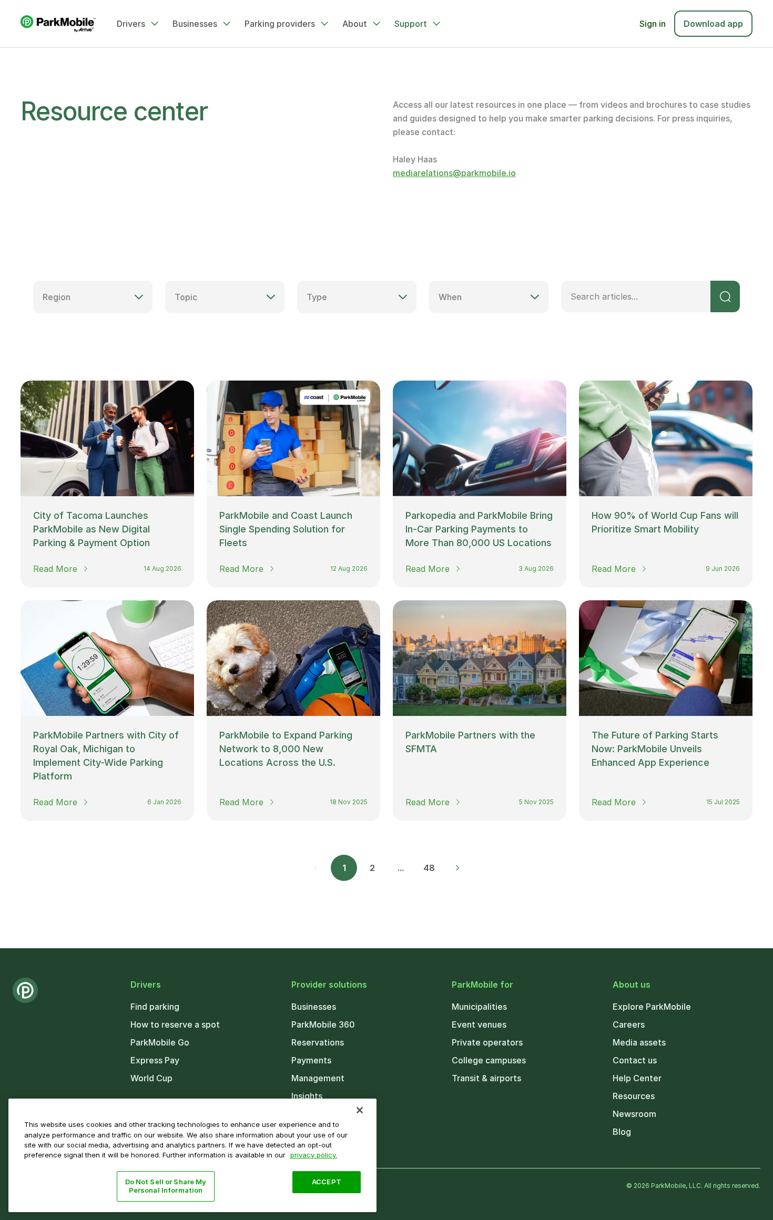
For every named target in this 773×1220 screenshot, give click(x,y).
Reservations (317, 1042)
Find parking (154, 1006)
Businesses (194, 23)
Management (317, 1078)
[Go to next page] (457, 868)
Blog (622, 1131)
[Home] (58, 23)
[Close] (359, 1110)
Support (410, 23)
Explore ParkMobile (652, 1006)
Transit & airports (486, 1078)
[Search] (725, 296)
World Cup (151, 1078)
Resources (634, 1096)
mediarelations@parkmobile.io (454, 173)
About (354, 23)
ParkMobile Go (159, 1042)
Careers (629, 1024)
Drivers (131, 23)
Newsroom (634, 1114)
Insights (306, 1096)
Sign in (652, 23)
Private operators (487, 1042)
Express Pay (154, 1060)
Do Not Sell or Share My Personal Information (166, 1185)
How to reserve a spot (175, 1024)
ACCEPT (326, 1181)
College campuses (489, 1060)
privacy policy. (313, 1155)
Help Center (637, 1078)
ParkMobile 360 (323, 1024)
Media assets (639, 1042)
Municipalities (479, 1006)
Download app (713, 23)
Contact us (635, 1060)
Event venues (479, 1024)
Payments (311, 1060)
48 (429, 868)
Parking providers (280, 23)
